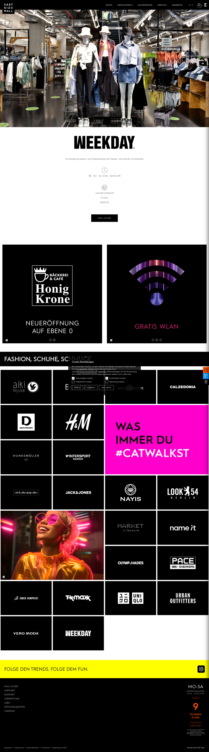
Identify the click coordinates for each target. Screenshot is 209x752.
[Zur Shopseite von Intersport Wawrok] (78, 457)
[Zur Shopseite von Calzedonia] (182, 387)
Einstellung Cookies (59, 748)
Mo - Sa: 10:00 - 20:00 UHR (107, 175)
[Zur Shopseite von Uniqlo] (130, 598)
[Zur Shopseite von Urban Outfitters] (182, 598)
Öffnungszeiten (14, 706)
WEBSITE (104, 202)
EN (192, 5)
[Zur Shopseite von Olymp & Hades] (130, 563)
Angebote (177, 5)
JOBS (7, 702)
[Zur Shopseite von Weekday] (78, 633)
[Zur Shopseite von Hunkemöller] (26, 457)
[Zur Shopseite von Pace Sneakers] (182, 563)
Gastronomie (145, 5)
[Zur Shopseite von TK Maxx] (78, 598)
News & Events (125, 5)
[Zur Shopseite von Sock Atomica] (26, 598)
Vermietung (11, 698)
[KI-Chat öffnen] (199, 4)
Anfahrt (9, 690)
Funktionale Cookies (117, 378)
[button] (50, 339)
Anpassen (91, 387)
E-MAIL (104, 197)
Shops (109, 5)
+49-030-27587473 (104, 193)
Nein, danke (106, 387)
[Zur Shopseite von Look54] (182, 492)
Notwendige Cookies (84, 378)
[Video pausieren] (3, 577)
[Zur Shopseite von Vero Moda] (26, 633)
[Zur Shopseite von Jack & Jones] (78, 492)
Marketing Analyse (116, 382)
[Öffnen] (157, 294)
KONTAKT (9, 694)
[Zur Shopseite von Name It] (182, 528)
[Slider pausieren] (6, 340)
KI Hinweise (45, 748)
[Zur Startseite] (8, 8)
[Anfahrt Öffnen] (206, 382)
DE (189, 5)
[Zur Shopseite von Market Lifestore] (130, 528)
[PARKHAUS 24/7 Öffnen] (206, 376)
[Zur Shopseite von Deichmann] (26, 422)
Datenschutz (19, 748)
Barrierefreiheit (32, 748)
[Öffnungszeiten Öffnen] (206, 370)
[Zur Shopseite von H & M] (78, 422)
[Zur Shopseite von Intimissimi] (26, 492)
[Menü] (205, 5)
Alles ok (77, 387)
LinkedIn (9, 710)
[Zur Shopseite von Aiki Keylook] (26, 387)
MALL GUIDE (104, 218)
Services (162, 5)
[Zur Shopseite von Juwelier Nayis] (130, 492)
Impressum (8, 748)
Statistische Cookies (84, 382)
